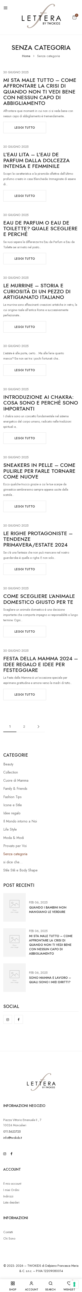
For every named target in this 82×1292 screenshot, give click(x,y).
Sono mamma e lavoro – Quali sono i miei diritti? (50, 979)
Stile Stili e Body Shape (20, 870)
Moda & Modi (13, 837)
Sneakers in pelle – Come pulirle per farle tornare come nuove (39, 470)
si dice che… (13, 862)
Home (26, 56)
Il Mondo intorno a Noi (20, 821)
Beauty (8, 764)
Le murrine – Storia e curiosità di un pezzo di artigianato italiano (37, 291)
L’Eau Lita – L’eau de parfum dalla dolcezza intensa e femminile (36, 160)
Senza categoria (15, 854)
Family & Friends (15, 788)
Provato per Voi (15, 845)
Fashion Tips (12, 796)
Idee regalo (12, 813)
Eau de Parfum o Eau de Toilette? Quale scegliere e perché (40, 228)
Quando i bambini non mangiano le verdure (47, 909)
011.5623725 (12, 1131)
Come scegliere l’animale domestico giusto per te (39, 599)
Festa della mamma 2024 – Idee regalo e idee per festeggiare (40, 664)
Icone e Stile (12, 805)
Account (12, 1169)
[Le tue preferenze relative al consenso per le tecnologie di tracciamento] (74, 1284)
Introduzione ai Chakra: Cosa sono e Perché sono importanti (40, 402)
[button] (74, 17)
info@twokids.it (12, 1137)
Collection (10, 772)
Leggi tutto (24, 127)
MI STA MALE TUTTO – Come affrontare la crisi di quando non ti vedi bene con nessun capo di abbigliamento (39, 91)
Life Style (10, 829)
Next (38, 726)
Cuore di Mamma (15, 780)
